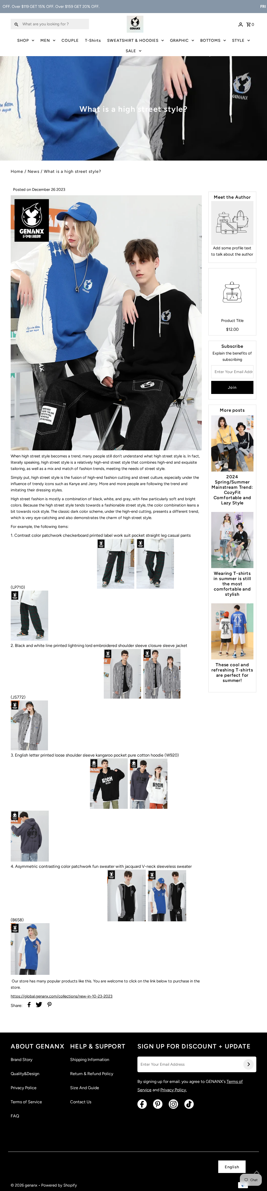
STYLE (238, 40)
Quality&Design (25, 1073)
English (232, 1167)
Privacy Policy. (173, 1089)
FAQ (15, 1115)
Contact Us (80, 1101)
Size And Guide (84, 1087)
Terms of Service (26, 1101)
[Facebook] (142, 1104)
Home (17, 171)
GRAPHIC (179, 40)
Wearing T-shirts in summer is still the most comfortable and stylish (232, 584)
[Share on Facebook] (29, 1005)
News (33, 171)
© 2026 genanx (24, 1185)
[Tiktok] (189, 1104)
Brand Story (21, 1059)
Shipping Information (89, 1059)
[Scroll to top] (256, 1173)
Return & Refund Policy (91, 1073)
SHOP (23, 40)
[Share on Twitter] (39, 1005)
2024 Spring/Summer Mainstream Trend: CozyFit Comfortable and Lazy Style (232, 489)
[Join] (248, 1064)
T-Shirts (93, 40)
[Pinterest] (157, 1104)
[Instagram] (173, 1104)
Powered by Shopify (59, 1185)
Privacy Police (24, 1087)
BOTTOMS (210, 40)
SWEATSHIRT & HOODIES (133, 40)
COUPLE (70, 40)
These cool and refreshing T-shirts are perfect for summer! (232, 672)
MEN (45, 40)
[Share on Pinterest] (49, 1005)
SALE (131, 51)
